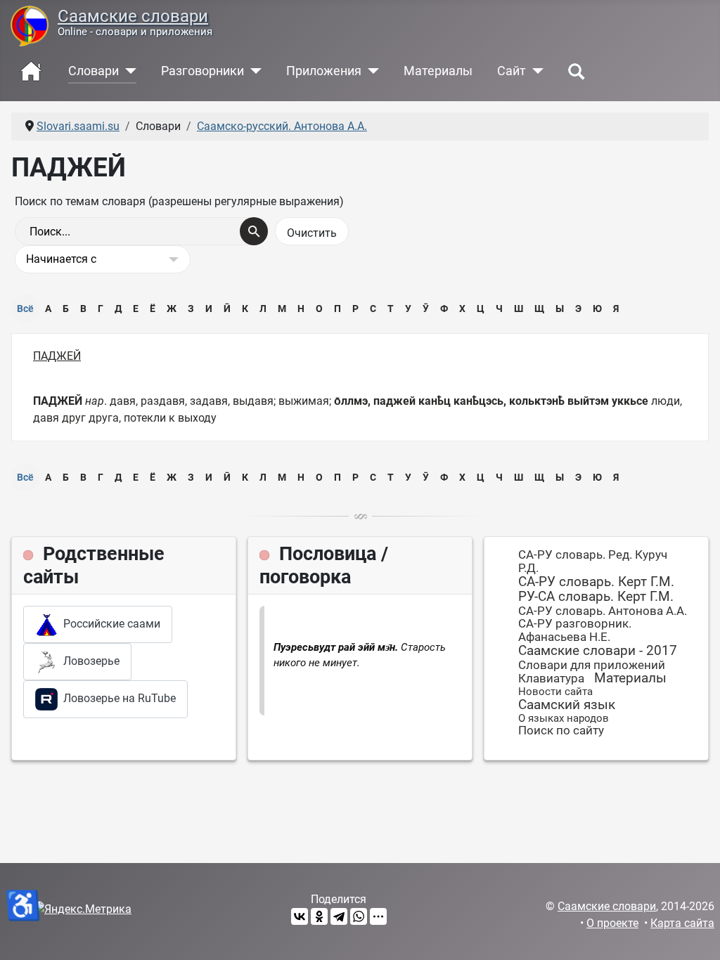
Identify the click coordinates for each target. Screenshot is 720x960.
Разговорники (202, 71)
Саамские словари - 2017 (597, 650)
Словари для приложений (591, 665)
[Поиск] (254, 231)
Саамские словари (133, 16)
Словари (93, 71)
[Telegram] (338, 916)
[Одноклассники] (319, 916)
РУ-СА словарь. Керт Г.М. (596, 596)
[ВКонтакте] (299, 916)
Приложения (323, 71)
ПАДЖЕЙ (57, 356)
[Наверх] (695, 934)
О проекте (612, 923)
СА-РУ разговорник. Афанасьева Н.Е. (574, 630)
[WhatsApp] (358, 916)
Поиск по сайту (561, 730)
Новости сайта (555, 691)
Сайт (511, 71)
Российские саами (109, 623)
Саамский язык (566, 704)
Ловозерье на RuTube (117, 698)
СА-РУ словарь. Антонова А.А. (602, 611)
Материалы (438, 71)
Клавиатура (551, 678)
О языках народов (563, 718)
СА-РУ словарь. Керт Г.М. (596, 581)
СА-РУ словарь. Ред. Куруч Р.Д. (592, 561)
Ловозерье (89, 661)
